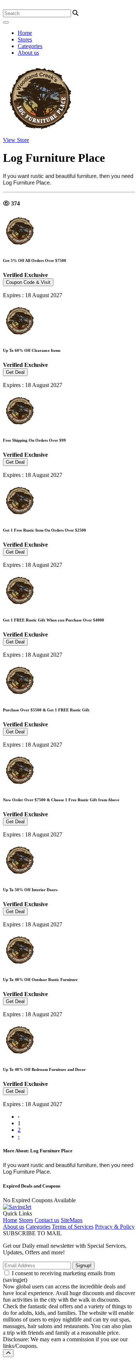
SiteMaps (71, 1220)
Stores (25, 39)
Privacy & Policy (115, 1227)
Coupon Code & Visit (28, 282)
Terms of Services (72, 1227)
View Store (16, 140)
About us (28, 53)
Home (25, 33)
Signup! (83, 1265)
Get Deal (15, 372)
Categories (30, 46)
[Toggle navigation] (6, 22)
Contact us (47, 1220)
